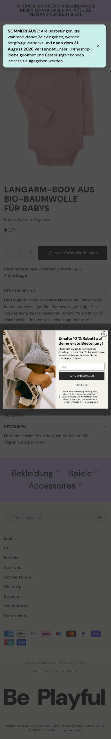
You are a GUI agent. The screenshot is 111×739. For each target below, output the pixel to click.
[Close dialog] (104, 334)
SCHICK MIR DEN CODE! (82, 375)
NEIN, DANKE (82, 385)
